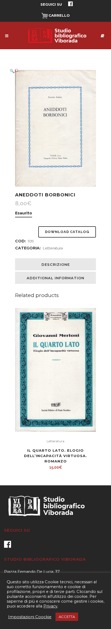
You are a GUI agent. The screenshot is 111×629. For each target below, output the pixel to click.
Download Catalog (67, 232)
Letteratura (53, 248)
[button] (50, 71)
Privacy (50, 606)
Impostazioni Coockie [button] (29, 616)
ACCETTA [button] (67, 616)
